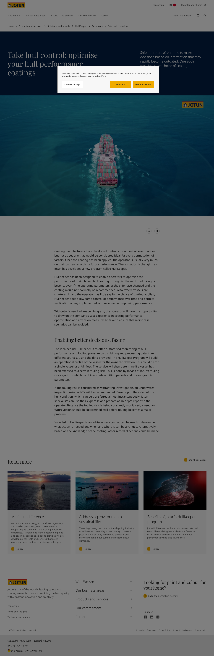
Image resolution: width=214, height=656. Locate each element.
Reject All (120, 84)
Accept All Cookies (143, 84)
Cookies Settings (72, 84)
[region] (108, 79)
